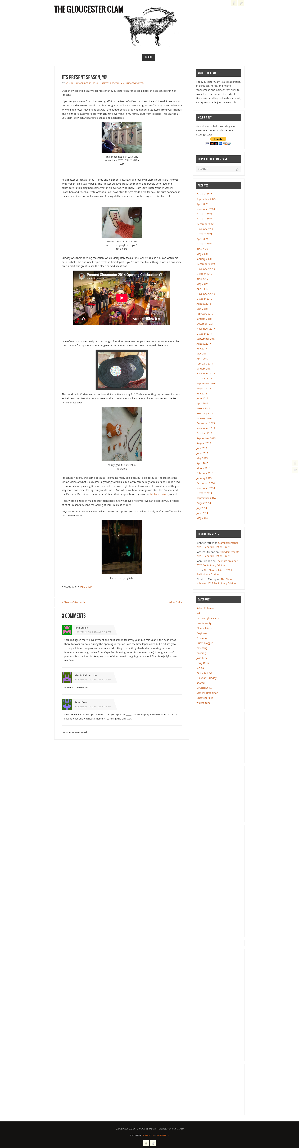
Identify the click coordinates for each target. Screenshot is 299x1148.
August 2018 (204, 303)
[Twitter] (295, 470)
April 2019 (202, 288)
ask (198, 613)
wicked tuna (204, 702)
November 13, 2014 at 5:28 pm (93, 679)
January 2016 (204, 418)
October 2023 (204, 219)
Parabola (148, 1135)
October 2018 (204, 298)
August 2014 (204, 503)
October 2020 (204, 244)
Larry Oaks (203, 663)
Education (202, 638)
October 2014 (204, 493)
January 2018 (204, 318)
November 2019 (206, 269)
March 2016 (203, 408)
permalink (86, 587)
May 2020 (202, 254)
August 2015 (204, 443)
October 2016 (204, 378)
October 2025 (204, 194)
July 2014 (202, 508)
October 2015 (204, 433)
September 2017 (206, 338)
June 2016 (202, 398)
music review (204, 673)
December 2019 (206, 264)
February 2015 (205, 473)
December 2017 (206, 323)
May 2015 (202, 458)
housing (201, 653)
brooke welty (204, 623)
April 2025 (202, 204)
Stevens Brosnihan (113, 83)
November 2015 (206, 428)
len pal (201, 667)
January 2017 (204, 368)
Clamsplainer (204, 628)
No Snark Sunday (206, 678)
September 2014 (206, 498)
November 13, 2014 (87, 83)
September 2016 (206, 383)
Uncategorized (134, 83)
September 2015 (206, 438)
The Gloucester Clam (89, 9)
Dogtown (202, 633)
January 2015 (204, 478)
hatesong (202, 648)
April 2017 (202, 358)
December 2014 (206, 483)
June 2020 (202, 248)
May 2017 (202, 353)
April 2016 (202, 403)
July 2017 (202, 348)
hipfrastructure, (159, 494)
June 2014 (202, 513)
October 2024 (204, 214)
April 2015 (202, 463)
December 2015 (206, 423)
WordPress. (162, 1135)
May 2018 (202, 308)
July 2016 (202, 393)
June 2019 (202, 278)
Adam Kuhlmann (206, 608)
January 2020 (204, 259)
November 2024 (206, 209)
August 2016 (204, 388)
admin (69, 83)
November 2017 (206, 328)
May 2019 (202, 283)
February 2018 (205, 313)
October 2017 (204, 333)
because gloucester (208, 618)
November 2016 (206, 373)
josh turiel (202, 658)
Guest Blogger (205, 643)
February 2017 (205, 363)
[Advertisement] (222, 737)
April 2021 (202, 239)
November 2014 (206, 488)
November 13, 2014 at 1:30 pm (93, 632)
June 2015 (202, 453)
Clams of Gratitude (73, 602)
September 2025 (206, 199)
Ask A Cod (175, 602)
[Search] (237, 170)
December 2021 (206, 224)
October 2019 (204, 273)
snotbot (201, 683)
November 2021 (206, 229)
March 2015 (203, 468)
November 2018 (206, 293)
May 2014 (202, 518)
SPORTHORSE (204, 687)
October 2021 (204, 234)
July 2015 (202, 448)
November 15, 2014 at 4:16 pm (93, 706)
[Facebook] (295, 463)
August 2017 (204, 343)
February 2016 (205, 413)
